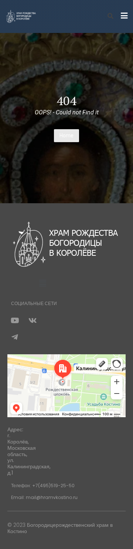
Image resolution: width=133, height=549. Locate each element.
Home (66, 135)
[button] (42, 283)
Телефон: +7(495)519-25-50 (43, 485)
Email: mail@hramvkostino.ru (44, 497)
